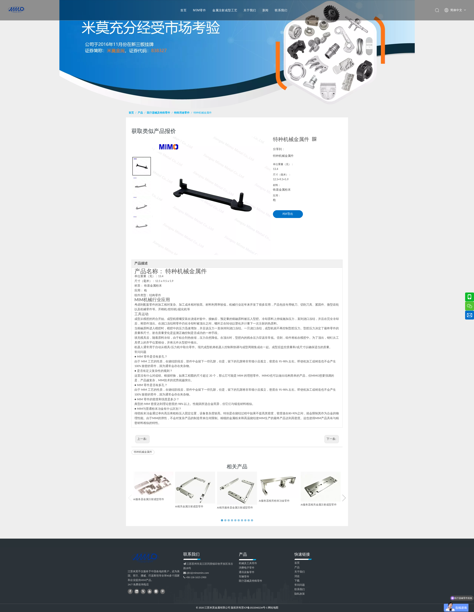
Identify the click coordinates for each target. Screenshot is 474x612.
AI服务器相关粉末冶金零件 (274, 501)
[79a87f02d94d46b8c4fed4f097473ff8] (145, 557)
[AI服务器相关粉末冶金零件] (279, 485)
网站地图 (273, 607)
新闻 (265, 10)
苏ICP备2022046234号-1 (254, 607)
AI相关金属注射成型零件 (189, 506)
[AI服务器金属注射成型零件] (153, 484)
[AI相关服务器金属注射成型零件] (237, 488)
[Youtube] (149, 591)
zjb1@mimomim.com (197, 573)
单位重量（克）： (283, 164)
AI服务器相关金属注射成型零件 (319, 504)
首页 (183, 10)
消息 (297, 576)
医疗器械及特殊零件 (250, 581)
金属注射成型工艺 (224, 10)
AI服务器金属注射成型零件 (148, 499)
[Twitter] (143, 591)
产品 (297, 567)
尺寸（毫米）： (282, 174)
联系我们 (281, 10)
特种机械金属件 (143, 452)
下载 (297, 580)
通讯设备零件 (246, 572)
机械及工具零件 (248, 563)
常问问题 (299, 585)
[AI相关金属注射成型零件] (195, 487)
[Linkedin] (136, 591)
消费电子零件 (246, 568)
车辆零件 (244, 576)
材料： (277, 185)
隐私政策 (299, 594)
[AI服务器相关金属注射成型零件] (321, 487)
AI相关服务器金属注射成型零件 (235, 507)
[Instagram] (156, 591)
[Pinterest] (162, 591)
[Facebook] (130, 591)
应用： (277, 195)
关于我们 (249, 10)
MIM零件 (199, 10)
